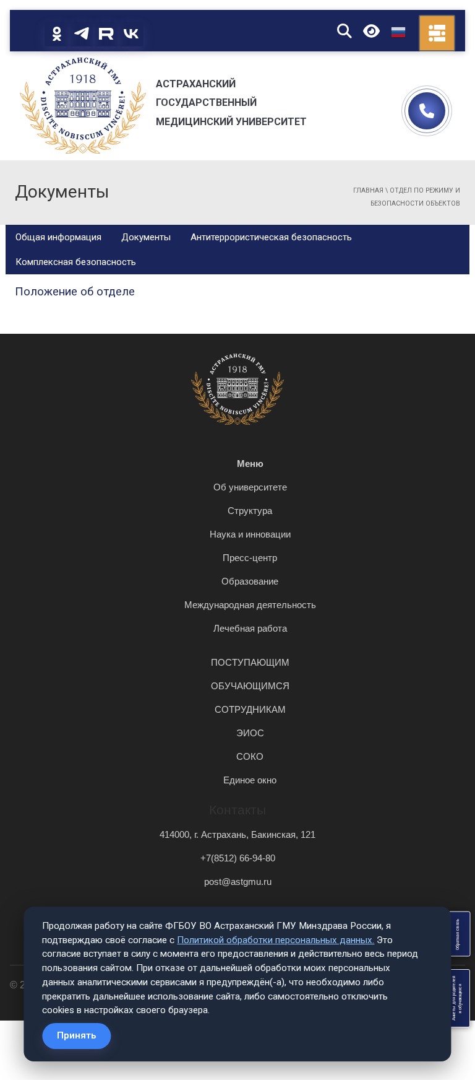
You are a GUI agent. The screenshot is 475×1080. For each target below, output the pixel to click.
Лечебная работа (250, 628)
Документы (146, 237)
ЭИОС (250, 733)
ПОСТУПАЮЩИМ (250, 662)
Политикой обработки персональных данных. (275, 940)
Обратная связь (457, 934)
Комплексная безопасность (75, 262)
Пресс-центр (250, 557)
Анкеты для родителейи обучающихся (457, 998)
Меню (250, 463)
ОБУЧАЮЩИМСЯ (250, 686)
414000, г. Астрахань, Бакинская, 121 (237, 834)
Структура (250, 510)
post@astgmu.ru (238, 881)
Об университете (250, 487)
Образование (249, 581)
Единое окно (249, 780)
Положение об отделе (75, 291)
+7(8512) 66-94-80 (237, 858)
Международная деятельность (250, 604)
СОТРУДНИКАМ (250, 709)
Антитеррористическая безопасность (271, 237)
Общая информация (58, 237)
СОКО (249, 756)
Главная (368, 190)
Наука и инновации (250, 534)
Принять (76, 1035)
